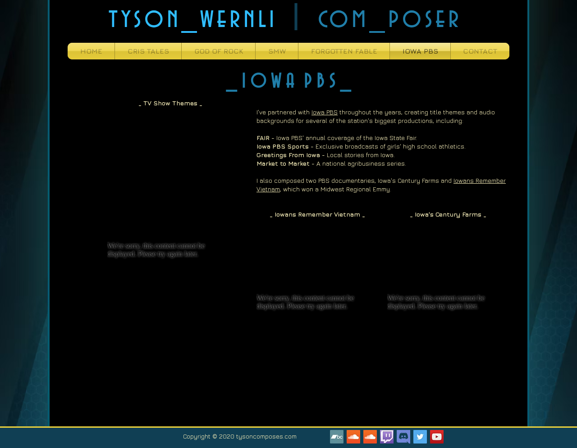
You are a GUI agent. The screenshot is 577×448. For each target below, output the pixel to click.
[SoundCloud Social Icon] (353, 436)
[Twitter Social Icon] (420, 436)
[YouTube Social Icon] (437, 436)
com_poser (390, 18)
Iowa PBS (324, 112)
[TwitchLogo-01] (387, 436)
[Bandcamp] (336, 436)
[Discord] (403, 436)
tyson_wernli (193, 18)
